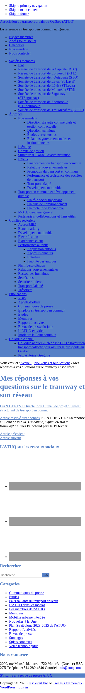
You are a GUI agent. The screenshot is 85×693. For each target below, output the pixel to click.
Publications (18, 294)
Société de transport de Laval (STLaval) (46, 81)
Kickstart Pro (38, 683)
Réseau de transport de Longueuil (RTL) (47, 73)
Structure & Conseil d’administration (44, 155)
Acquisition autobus (41, 249)
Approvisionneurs (40, 253)
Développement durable (44, 188)
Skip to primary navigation (28, 5)
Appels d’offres (29, 302)
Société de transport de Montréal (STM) (46, 90)
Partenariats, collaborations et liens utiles (47, 216)
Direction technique (41, 130)
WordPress (7, 687)
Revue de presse (20, 634)
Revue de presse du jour (35, 327)
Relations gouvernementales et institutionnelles (49, 141)
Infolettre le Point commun (37, 335)
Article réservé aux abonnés (20, 418)
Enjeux (23, 159)
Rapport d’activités (31, 322)
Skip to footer (19, 14)
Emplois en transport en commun (41, 310)
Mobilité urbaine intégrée (27, 617)
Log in (23, 687)
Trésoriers (25, 290)
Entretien (33, 257)
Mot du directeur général (35, 212)
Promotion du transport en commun (52, 171)
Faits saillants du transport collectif (33, 601)
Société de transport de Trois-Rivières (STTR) (51, 110)
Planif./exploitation (31, 265)
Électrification (28, 237)
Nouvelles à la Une (22, 621)
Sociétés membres (22, 61)
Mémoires (25, 318)
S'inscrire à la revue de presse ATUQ (26, 675)
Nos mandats (27, 118)
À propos (15, 114)
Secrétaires (26, 278)
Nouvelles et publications (52, 363)
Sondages (16, 638)
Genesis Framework (67, 683)
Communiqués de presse (35, 306)
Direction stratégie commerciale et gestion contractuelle (51, 124)
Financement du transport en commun (54, 163)
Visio (22, 298)
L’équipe (24, 147)
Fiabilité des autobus (41, 261)
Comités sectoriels (22, 220)
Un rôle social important (44, 200)
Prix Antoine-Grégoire (34, 355)
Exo (21, 65)
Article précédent (12, 434)
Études (23, 314)
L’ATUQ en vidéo (31, 331)
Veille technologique (23, 646)
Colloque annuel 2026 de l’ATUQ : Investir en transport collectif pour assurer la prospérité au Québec (51, 347)
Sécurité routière (29, 282)
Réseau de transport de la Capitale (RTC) (47, 69)
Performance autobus (33, 245)
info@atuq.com (69, 668)
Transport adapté (39, 184)
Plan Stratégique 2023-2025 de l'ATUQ (37, 625)
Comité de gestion (31, 151)
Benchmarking (28, 228)
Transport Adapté (30, 286)
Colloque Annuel (21, 339)
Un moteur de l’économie (45, 208)
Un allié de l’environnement (47, 204)
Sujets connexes (20, 642)
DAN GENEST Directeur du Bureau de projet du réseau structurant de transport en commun (40, 408)
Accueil (26, 363)
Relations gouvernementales (47, 167)
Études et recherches (41, 134)
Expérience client (30, 241)
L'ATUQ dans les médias (27, 605)
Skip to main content (24, 10)
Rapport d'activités (22, 629)
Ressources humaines (33, 273)
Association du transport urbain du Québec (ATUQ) (37, 21)
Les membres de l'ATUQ (27, 609)
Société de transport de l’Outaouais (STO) (48, 77)
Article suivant (10, 438)
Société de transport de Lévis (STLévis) (46, 85)
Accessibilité (27, 224)
